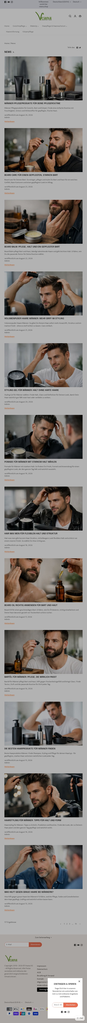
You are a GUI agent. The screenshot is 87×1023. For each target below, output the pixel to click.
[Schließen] (79, 981)
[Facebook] (62, 1012)
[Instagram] (69, 1012)
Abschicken (70, 1005)
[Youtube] (65, 1012)
